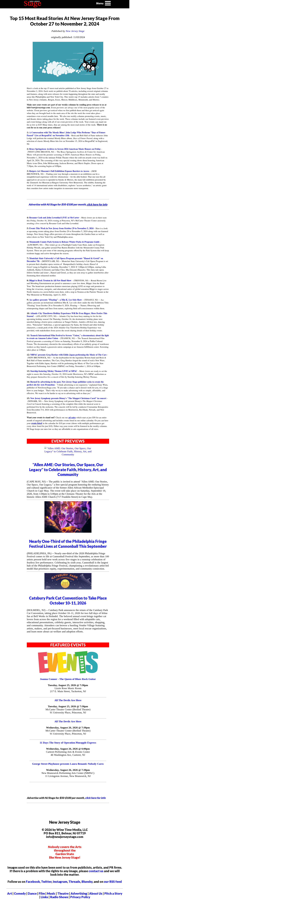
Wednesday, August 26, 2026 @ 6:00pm (68, 748)
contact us (96, 871)
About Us (95, 893)
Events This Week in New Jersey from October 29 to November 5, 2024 (61, 228)
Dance (32, 893)
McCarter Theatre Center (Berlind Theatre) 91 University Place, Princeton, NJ (68, 711)
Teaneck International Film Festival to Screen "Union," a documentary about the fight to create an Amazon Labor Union (68, 337)
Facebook (33, 881)
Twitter (46, 881)
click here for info (95, 797)
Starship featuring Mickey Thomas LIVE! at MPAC (53, 371)
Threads (74, 881)
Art (9, 893)
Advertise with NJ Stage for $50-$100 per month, (68, 204)
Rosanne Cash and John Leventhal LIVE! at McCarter (54, 217)
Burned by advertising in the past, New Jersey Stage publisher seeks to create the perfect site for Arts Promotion (65, 383)
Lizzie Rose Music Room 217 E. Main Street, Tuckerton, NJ (68, 690)
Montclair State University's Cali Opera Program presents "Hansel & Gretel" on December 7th (65, 260)
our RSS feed (113, 881)
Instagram (60, 881)
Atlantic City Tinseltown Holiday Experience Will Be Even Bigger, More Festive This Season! (67, 315)
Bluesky (86, 881)
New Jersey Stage (75, 31)
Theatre (63, 893)
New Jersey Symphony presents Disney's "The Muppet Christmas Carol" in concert (68, 398)
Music (51, 893)
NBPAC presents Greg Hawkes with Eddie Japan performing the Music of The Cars (68, 354)
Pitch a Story (113, 893)
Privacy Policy (80, 897)
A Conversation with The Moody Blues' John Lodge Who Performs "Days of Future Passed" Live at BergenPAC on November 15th (66, 134)
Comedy (20, 893)
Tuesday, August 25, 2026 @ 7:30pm (68, 685)
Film (42, 893)
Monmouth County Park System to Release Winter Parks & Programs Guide (64, 241)
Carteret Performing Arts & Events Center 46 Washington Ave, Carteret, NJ (68, 753)
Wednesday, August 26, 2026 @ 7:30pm (68, 727)
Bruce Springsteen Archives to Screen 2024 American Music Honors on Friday (65, 148)
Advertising (79, 893)
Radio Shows (59, 897)
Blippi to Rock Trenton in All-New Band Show (50, 280)
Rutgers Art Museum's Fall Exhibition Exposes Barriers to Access (59, 171)
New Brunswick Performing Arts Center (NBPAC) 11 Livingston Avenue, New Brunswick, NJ (68, 775)
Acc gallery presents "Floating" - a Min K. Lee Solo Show (55, 299)
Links (44, 897)
